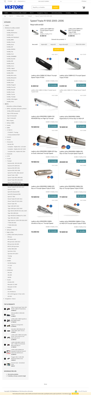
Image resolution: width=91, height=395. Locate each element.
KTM (8, 156)
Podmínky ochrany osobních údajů (17, 376)
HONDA (9, 261)
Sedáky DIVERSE (11, 49)
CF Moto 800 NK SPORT (14, 135)
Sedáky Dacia (10, 44)
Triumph (9, 161)
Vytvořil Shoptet (82, 391)
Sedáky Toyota (11, 94)
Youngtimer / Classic (10, 299)
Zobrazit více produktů (57, 39)
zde (70, 393)
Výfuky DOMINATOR (12, 230)
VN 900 (9, 277)
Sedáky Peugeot (11, 85)
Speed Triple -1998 (13, 175)
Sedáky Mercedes (11, 75)
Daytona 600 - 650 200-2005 (15, 163)
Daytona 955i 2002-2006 (14, 170)
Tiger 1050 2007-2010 (13, 206)
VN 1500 (10, 273)
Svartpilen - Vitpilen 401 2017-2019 (17, 149)
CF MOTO (9, 130)
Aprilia (8, 125)
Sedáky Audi (10, 35)
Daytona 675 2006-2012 (14, 166)
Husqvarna (10, 142)
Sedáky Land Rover (12, 71)
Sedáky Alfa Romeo (12, 33)
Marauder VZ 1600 (12, 284)
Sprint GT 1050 (11, 189)
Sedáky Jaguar (11, 68)
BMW (8, 128)
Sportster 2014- (12, 251)
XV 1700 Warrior (12, 292)
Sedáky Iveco (10, 66)
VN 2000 (10, 275)
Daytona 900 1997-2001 (14, 168)
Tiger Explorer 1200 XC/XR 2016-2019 (17, 220)
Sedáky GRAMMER (11, 56)
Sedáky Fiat (10, 52)
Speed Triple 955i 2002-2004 (15, 180)
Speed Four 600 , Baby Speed (15, 173)
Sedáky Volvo (10, 101)
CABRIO (7, 25)
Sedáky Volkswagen (12, 99)
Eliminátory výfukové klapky (14, 106)
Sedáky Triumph (11, 97)
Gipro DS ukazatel (12, 116)
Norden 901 (11, 144)
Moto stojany (10, 120)
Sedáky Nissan (10, 80)
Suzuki (9, 159)
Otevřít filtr (58, 49)
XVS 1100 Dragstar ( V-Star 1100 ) (16, 294)
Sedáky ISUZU (10, 63)
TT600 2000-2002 (12, 225)
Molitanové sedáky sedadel (12, 28)
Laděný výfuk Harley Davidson (15, 234)
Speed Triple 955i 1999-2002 (15, 177)
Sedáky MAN (10, 73)
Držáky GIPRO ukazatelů (13, 111)
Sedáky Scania (10, 92)
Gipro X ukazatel (11, 118)
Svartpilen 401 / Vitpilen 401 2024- (16, 151)
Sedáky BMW (10, 40)
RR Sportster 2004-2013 (14, 242)
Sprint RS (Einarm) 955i (13, 192)
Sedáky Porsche (11, 87)
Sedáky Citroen (11, 42)
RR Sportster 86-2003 (13, 244)
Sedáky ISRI (10, 61)
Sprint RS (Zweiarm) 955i (14, 194)
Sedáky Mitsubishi (11, 78)
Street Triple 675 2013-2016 (15, 201)
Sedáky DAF (10, 47)
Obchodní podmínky (43, 1)
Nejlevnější (44, 44)
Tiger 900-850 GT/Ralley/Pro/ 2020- (17, 216)
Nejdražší (53, 44)
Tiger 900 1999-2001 (13, 213)
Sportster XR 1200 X (13, 254)
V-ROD (9, 258)
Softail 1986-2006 (12, 249)
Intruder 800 (11, 282)
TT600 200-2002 (12, 223)
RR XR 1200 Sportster (13, 246)
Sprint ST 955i (11, 197)
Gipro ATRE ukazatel (12, 113)
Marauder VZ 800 (12, 287)
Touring (10, 256)
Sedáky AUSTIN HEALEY (13, 37)
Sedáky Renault (11, 90)
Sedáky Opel (10, 82)
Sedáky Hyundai (11, 59)
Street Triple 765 (12, 204)
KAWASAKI (10, 270)
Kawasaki (9, 154)
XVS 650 (10, 296)
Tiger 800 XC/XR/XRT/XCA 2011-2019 (17, 211)
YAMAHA (9, 289)
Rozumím (75, 393)
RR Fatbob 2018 (12, 239)
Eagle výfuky (10, 232)
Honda (9, 140)
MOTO (6, 104)
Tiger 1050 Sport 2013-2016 (15, 208)
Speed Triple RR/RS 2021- (14, 182)
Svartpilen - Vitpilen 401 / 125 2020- (17, 147)
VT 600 (9, 268)
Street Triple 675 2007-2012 (15, 199)
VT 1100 (10, 265)
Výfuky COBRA (10, 123)
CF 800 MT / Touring (13, 132)
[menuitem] (6, 13)
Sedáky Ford (10, 54)
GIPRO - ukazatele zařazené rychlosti (16, 109)
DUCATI (9, 137)
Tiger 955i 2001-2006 (13, 218)
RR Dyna (10, 237)
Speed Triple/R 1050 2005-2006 (16, 185)
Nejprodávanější (63, 44)
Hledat (55, 7)
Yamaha (9, 227)
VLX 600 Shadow (12, 263)
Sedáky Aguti (10, 30)
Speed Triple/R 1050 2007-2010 (16, 187)
